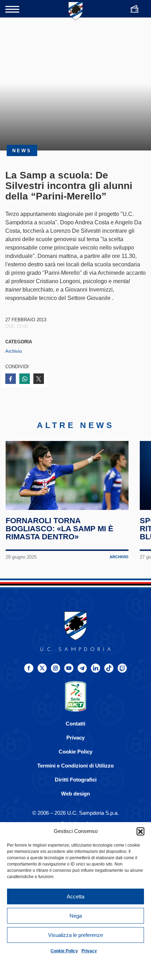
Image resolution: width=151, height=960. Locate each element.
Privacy (89, 950)
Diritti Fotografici (76, 780)
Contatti (75, 724)
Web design (75, 794)
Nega (76, 916)
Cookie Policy (64, 950)
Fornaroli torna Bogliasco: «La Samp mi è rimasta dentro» (59, 528)
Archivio (13, 351)
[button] (140, 831)
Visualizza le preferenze (75, 935)
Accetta (75, 896)
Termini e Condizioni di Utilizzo (75, 766)
